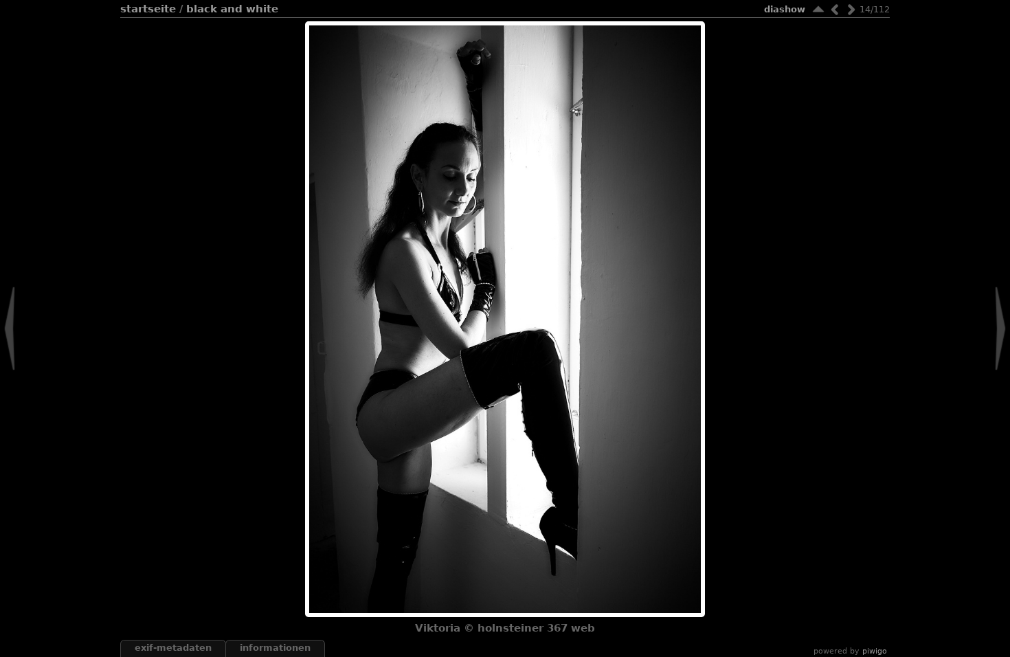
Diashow (784, 9)
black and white (232, 9)
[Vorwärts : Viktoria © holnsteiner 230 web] (851, 9)
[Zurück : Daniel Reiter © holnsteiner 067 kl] (835, 9)
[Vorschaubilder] (818, 9)
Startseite (148, 9)
